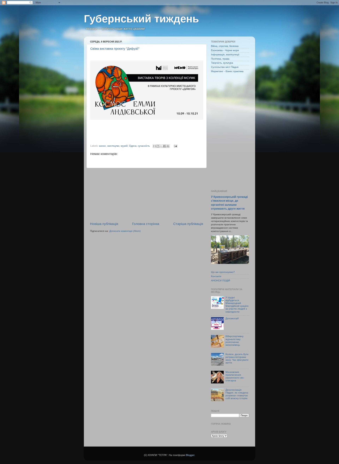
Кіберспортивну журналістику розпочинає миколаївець (234, 340)
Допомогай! (232, 318)
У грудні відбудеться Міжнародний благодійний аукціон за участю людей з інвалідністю (237, 304)
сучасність (144, 146)
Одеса (132, 146)
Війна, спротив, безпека (225, 46)
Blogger (190, 455)
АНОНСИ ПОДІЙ (220, 280)
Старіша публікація (188, 224)
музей (124, 146)
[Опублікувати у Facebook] (164, 146)
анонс (102, 146)
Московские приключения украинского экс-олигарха (235, 376)
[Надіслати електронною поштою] (154, 146)
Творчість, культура (222, 63)
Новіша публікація (104, 224)
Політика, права (220, 58)
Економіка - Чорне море (225, 50)
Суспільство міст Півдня (225, 67)
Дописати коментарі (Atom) (125, 231)
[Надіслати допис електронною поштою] (175, 146)
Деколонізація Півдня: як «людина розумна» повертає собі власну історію (236, 394)
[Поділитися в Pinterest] (168, 146)
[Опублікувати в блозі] (158, 146)
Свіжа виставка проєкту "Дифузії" (114, 48)
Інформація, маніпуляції (225, 54)
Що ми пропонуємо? (223, 272)
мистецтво (113, 146)
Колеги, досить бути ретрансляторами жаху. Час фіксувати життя (236, 358)
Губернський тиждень (141, 19)
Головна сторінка (145, 224)
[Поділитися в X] (161, 146)
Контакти (216, 276)
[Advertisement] (146, 195)
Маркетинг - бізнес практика (227, 71)
